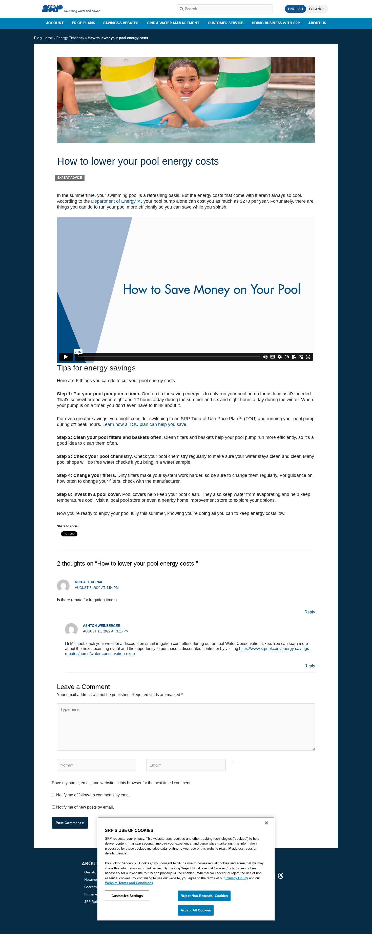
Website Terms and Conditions (129, 883)
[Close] (266, 822)
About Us (317, 23)
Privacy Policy (236, 878)
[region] (186, 869)
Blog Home (43, 37)
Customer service (225, 23)
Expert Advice (69, 177)
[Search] (182, 8)
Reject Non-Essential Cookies (204, 896)
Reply (309, 612)
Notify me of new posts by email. (85, 807)
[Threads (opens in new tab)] (281, 876)
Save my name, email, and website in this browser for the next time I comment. (121, 783)
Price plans (83, 23)
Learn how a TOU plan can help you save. (146, 424)
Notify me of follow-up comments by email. (94, 795)
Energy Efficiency (70, 37)
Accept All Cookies (196, 910)
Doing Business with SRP (276, 23)
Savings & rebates (120, 23)
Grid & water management (173, 23)
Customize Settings (127, 896)
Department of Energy (113, 201)
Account (55, 23)
